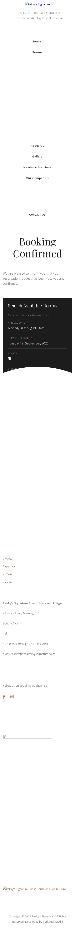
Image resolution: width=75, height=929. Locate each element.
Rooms (37, 52)
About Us (37, 145)
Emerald (8, 559)
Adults (13, 353)
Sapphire (9, 566)
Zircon (7, 574)
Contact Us (37, 214)
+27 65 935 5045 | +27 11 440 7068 (39, 13)
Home (37, 41)
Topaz (7, 581)
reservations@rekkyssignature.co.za (39, 18)
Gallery (37, 156)
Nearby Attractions (37, 167)
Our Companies (37, 178)
